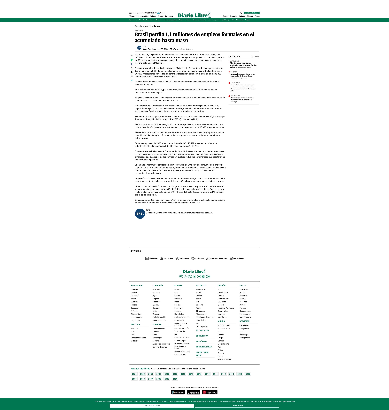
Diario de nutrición (181, 328)
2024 (134, 374)
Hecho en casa (245, 311)
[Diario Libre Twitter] (190, 276)
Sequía (247, 20)
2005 (167, 379)
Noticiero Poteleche (226, 308)
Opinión (242, 16)
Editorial (221, 296)
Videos (257, 16)
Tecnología (157, 338)
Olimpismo (200, 311)
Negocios (156, 302)
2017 (191, 374)
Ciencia (156, 332)
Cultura (177, 296)
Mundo (160, 16)
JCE (132, 332)
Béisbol (199, 296)
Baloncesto (200, 289)
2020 (167, 374)
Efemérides (244, 325)
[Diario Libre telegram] (199, 276)
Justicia (134, 302)
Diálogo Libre (136, 314)
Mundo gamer (245, 314)
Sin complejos (180, 341)
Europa (220, 338)
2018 (183, 374)
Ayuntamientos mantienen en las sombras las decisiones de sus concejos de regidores (243, 76)
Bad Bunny (225, 20)
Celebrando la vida (181, 338)
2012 (231, 374)
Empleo (156, 299)
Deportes (233, 16)
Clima (155, 335)
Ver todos (255, 56)
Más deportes (201, 314)
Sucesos (134, 308)
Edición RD (201, 341)
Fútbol (198, 293)
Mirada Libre (223, 293)
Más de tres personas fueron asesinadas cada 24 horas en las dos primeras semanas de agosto (243, 65)
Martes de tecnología (161, 344)
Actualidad (144, 16)
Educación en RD (135, 20)
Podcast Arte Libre (182, 317)
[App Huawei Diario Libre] (209, 392)
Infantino (158, 20)
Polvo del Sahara (237, 20)
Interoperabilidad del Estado (173, 20)
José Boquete (136, 317)
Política (153, 16)
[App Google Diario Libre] (178, 392)
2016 (199, 374)
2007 (150, 379)
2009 (134, 379)
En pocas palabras (181, 344)
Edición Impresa (204, 347)
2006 (158, 379)
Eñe (175, 334)
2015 (207, 374)
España (221, 335)
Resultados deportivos (205, 317)
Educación (135, 296)
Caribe (220, 356)
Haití (220, 332)
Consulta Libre (180, 355)
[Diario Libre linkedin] (194, 276)
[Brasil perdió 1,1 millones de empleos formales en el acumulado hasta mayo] (132, 60)
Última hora (202, 330)
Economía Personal (182, 352)
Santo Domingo (149, 49)
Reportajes (135, 320)
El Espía (221, 305)
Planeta (250, 16)
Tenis (198, 308)
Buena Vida (178, 308)
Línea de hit (200, 320)
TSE (132, 335)
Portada (138, 26)
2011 (239, 374)
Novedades (179, 314)
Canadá (221, 341)
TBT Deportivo (202, 326)
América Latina (224, 328)
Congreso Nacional (138, 338)
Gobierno (134, 341)
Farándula (178, 299)
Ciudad (134, 293)
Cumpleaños (244, 328)
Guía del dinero (245, 317)
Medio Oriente (223, 344)
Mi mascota (179, 320)
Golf (197, 302)
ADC (219, 289)
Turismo (156, 293)
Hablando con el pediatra (180, 324)
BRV (197, 323)
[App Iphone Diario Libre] (193, 392)
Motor (198, 299)
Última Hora (133, 16)
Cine (176, 293)
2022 (150, 374)
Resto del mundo (224, 359)
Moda (176, 302)
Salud (133, 299)
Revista (225, 16)
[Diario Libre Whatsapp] (208, 276)
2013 (223, 374)
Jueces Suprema (214, 20)
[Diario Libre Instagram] (185, 276)
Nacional (134, 289)
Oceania (221, 353)
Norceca (188, 20)
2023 (142, 374)
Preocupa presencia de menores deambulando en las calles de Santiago (242, 100)
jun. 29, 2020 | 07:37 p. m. (169, 49)
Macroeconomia (159, 320)
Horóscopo (243, 335)
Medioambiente (159, 328)
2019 (175, 374)
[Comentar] (132, 72)
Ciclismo (199, 305)
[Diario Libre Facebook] (181, 276)
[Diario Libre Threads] (203, 276)
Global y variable (159, 317)
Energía (156, 305)
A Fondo (134, 311)
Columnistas (223, 311)
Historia (156, 341)
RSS (241, 332)
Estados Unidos (224, 325)
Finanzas (156, 289)
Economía (169, 16)
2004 (175, 379)
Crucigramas (244, 338)
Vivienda (156, 311)
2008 (142, 379)
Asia (219, 347)
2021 (158, 374)
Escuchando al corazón (180, 348)
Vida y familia (179, 331)
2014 (215, 374)
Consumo (156, 308)
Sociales (177, 311)
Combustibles (147, 20)
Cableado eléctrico (199, 20)
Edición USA (202, 336)
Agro (155, 296)
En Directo (222, 302)
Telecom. (156, 314)
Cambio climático (160, 347)
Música (177, 289)
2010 (248, 374)
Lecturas (221, 314)
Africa (220, 350)
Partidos (134, 328)
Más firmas (222, 317)
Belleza (177, 305)
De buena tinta (223, 299)
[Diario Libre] (194, 15)
